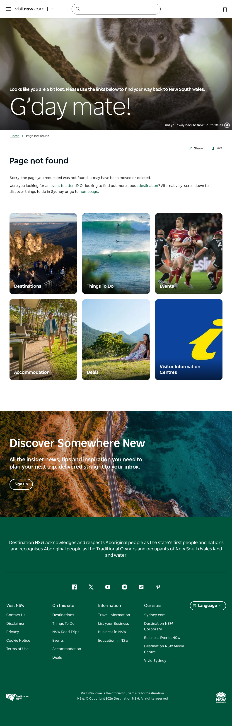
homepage (89, 191)
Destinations (63, 615)
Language (207, 606)
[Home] (29, 9)
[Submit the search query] (77, 9)
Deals (57, 657)
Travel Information (114, 615)
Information (109, 606)
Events (58, 640)
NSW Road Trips (65, 632)
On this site (63, 606)
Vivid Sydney (155, 660)
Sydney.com (155, 615)
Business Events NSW (162, 638)
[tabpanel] (116, 65)
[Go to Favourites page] (224, 9)
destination (148, 186)
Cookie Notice (18, 640)
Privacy (12, 632)
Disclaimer (15, 623)
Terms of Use (17, 649)
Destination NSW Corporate (158, 626)
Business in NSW (112, 632)
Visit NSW (15, 606)
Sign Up (21, 484)
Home (14, 136)
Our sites (152, 606)
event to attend (64, 186)
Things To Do (63, 623)
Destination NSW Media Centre (164, 649)
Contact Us (15, 615)
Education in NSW (113, 640)
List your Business (113, 623)
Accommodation (66, 649)
